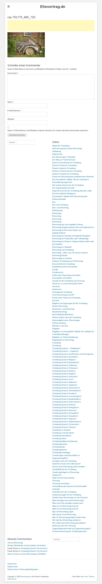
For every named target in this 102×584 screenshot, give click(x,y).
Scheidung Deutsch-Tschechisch (65, 424)
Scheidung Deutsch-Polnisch (64, 405)
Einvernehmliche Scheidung (63, 264)
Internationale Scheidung (62, 292)
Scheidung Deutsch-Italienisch (64, 382)
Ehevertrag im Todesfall (61, 247)
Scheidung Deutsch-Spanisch (64, 419)
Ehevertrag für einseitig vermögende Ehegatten (71, 236)
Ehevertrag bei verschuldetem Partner (67, 224)
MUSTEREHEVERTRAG (62, 315)
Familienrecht (57, 272)
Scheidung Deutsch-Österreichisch (66, 402)
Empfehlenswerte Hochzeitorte (64, 267)
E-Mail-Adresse (14, 110)
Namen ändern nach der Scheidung (66, 317)
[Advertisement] (51, 25)
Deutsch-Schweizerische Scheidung (67, 171)
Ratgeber (56, 329)
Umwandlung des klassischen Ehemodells (69, 486)
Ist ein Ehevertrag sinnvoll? (63, 295)
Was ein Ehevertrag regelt (62, 512)
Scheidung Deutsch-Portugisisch (65, 407)
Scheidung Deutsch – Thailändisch (66, 348)
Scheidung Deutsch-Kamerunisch (66, 388)
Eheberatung (57, 210)
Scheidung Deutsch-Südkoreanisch (66, 421)
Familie (55, 269)
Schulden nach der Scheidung (64, 461)
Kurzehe (55, 300)
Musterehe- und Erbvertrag (63, 309)
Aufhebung (56, 151)
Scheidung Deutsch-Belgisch (64, 360)
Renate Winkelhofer (15, 545)
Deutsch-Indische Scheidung (64, 168)
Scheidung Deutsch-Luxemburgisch (66, 396)
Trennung (56, 481)
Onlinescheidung (59, 323)
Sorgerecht (56, 475)
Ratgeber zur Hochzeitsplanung (65, 337)
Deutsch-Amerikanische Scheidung (66, 163)
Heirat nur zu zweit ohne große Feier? (67, 283)
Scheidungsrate (58, 447)
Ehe (53, 202)
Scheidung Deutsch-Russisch (64, 410)
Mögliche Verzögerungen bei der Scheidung (69, 303)
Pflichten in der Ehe (60, 326)
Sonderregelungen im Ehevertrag (65, 472)
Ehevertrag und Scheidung (63, 250)
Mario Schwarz (13, 554)
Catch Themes (89, 576)
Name (10, 102)
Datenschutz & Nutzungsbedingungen (22, 569)
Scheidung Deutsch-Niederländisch (66, 399)
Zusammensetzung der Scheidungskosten (69, 531)
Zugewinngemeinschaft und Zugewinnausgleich (71, 528)
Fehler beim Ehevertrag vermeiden (66, 275)
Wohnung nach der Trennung (64, 526)
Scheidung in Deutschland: (63, 433)
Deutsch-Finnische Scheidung (64, 165)
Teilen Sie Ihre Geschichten (63, 478)
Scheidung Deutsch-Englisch (64, 374)
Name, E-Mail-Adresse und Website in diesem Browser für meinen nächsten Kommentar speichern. (47, 130)
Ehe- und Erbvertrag (60, 208)
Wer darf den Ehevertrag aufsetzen (66, 520)
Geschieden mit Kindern (62, 278)
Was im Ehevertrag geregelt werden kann (69, 517)
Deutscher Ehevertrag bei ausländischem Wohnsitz (73, 177)
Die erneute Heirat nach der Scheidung (68, 185)
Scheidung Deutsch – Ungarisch (65, 351)
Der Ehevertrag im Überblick (63, 157)
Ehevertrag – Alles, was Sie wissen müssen (70, 253)
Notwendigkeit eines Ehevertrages (66, 320)
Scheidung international (61, 435)
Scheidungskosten (59, 444)
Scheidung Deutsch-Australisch (65, 357)
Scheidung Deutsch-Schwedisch (65, 413)
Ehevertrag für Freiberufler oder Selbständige (70, 238)
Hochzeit (55, 286)
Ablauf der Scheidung (61, 146)
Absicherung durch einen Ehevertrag (67, 148)
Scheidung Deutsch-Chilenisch (64, 365)
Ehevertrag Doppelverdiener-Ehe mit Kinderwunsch (73, 227)
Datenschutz (57, 154)
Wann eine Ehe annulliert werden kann (67, 503)
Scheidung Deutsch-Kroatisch (64, 393)
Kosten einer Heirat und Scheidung (66, 298)
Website (10, 119)
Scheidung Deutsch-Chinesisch (65, 368)
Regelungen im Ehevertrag (63, 340)
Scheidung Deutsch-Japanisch (64, 385)
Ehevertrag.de (52, 7)
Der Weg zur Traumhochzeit (63, 160)
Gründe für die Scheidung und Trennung (68, 281)
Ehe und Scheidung (60, 205)
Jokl (9, 543)
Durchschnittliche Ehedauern (64, 193)
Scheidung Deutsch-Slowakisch (65, 416)
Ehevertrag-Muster (60, 255)
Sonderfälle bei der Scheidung (64, 469)
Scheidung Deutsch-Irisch (62, 379)
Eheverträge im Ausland (62, 258)
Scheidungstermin (59, 450)
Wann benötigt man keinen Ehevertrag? (68, 500)
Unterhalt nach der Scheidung (64, 492)
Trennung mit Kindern (61, 483)
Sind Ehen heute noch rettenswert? (66, 464)
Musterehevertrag (59, 312)
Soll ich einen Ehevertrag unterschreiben (68, 467)
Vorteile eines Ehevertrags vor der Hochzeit (69, 497)
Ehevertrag (56, 213)
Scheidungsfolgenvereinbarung (64, 441)
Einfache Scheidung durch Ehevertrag (67, 261)
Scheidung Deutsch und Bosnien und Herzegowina (72, 354)
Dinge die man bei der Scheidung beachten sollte (72, 191)
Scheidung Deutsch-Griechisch (65, 376)
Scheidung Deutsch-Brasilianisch (65, 362)
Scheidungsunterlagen (61, 452)
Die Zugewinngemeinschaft (63, 188)
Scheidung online (59, 438)
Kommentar (12, 73)
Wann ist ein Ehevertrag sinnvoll (65, 506)
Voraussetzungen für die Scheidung (66, 495)
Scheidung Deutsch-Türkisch (64, 427)
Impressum (57, 289)
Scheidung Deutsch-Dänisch (64, 371)
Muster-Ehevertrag (60, 306)
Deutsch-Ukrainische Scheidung (65, 174)
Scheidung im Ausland (61, 430)
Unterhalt (56, 489)
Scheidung (56, 343)
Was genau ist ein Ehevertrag (64, 514)
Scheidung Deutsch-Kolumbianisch (66, 390)
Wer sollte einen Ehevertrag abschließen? (69, 523)
